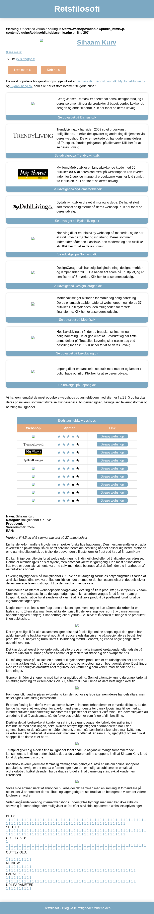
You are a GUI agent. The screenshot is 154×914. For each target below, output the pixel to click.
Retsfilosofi (77, 8)
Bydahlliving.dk (21, 86)
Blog (65, 908)
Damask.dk (84, 81)
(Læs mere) (14, 52)
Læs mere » (22, 70)
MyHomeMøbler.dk (131, 81)
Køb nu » (53, 70)
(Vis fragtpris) (25, 59)
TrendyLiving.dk (105, 81)
